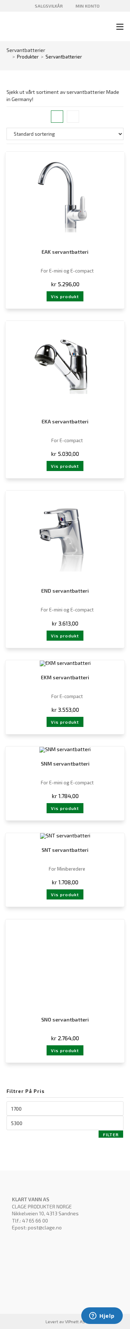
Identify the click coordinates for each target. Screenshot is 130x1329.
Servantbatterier (64, 57)
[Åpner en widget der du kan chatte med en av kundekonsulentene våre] (102, 1316)
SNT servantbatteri (65, 850)
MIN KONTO (87, 5)
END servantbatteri (65, 591)
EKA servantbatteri (65, 421)
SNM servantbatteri (65, 764)
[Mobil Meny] (117, 26)
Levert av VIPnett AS (65, 1321)
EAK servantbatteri (65, 252)
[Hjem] (8, 57)
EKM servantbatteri (65, 677)
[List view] (73, 116)
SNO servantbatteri (65, 1019)
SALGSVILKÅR (48, 5)
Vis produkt (65, 296)
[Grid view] (57, 116)
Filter (111, 1134)
